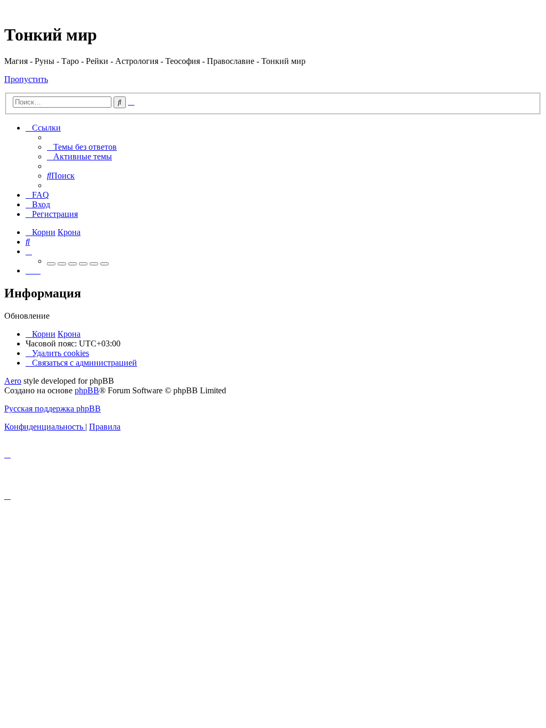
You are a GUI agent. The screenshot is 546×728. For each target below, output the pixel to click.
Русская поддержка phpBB (52, 408)
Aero (12, 380)
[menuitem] (82, 146)
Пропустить (26, 79)
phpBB (87, 390)
